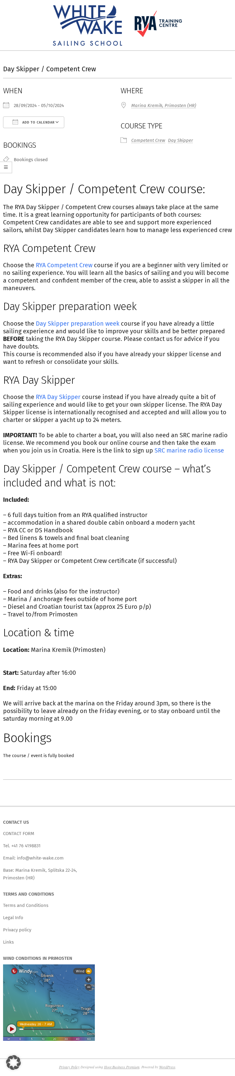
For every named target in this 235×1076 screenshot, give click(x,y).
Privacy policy (17, 930)
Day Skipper (180, 140)
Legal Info (13, 917)
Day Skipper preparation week (77, 323)
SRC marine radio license (189, 450)
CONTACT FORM (18, 833)
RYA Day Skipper (58, 397)
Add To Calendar (38, 122)
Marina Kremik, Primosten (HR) (163, 105)
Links (8, 942)
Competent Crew (148, 140)
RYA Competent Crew (64, 265)
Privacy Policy (69, 1066)
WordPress (167, 1066)
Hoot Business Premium (122, 1066)
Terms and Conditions (25, 905)
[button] (13, 1062)
